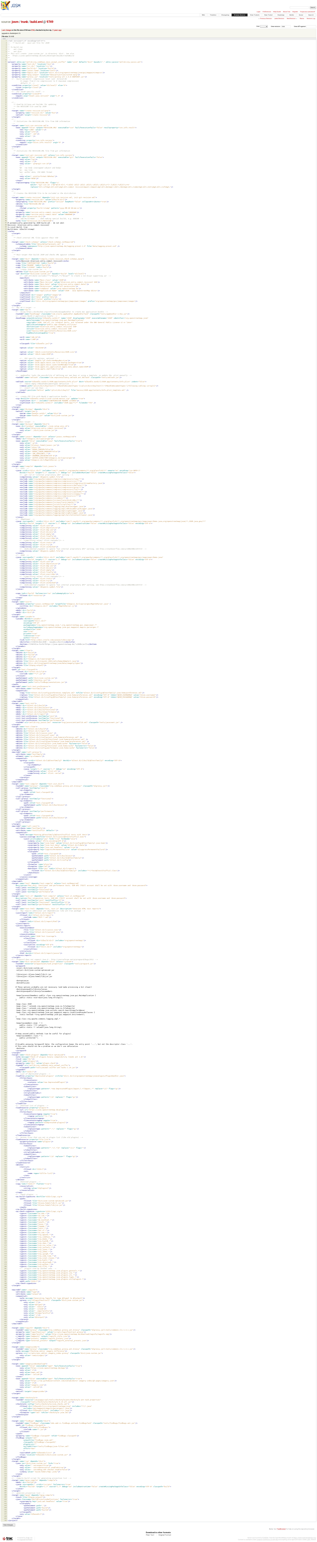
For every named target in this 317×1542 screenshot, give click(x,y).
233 (5, 532)
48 (6, 140)
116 (5, 284)
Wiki (203, 15)
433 (5, 955)
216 (5, 496)
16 (6, 72)
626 (5, 1364)
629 (5, 1370)
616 (5, 1342)
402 (5, 889)
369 (5, 820)
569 (5, 1243)
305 (5, 684)
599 (5, 1306)
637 (5, 1387)
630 (5, 1372)
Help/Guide (277, 11)
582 (5, 1270)
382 (5, 847)
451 (5, 993)
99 (6, 248)
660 (5, 1436)
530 (5, 1160)
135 (5, 324)
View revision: (275, 26)
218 (5, 500)
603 (5, 1315)
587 (5, 1281)
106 (5, 263)
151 (5, 358)
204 (5, 470)
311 (5, 697)
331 (5, 739)
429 (5, 947)
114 (5, 280)
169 (5, 396)
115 (5, 282)
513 (5, 1124)
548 (5, 1198)
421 (5, 930)
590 (5, 1287)
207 (5, 477)
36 (6, 115)
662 (5, 1440)
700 (5, 1520)
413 (5, 913)
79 (6, 206)
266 (5, 602)
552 (5, 1207)
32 (6, 106)
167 (5, 392)
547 (5, 1196)
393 (5, 870)
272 (5, 614)
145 (5, 345)
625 (5, 1361)
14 (6, 68)
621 (5, 1353)
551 (5, 1205)
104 (5, 259)
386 (5, 856)
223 (5, 510)
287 (5, 646)
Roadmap (281, 15)
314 (5, 703)
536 (5, 1173)
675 (5, 1467)
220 (5, 504)
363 (5, 807)
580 (5, 1266)
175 (5, 409)
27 (6, 96)
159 (5, 375)
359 (5, 798)
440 (5, 970)
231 (5, 527)
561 (5, 1226)
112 (5, 276)
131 (5, 316)
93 (6, 235)
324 (5, 724)
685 (5, 1488)
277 (5, 625)
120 (5, 292)
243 (5, 553)
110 (5, 271)
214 (5, 491)
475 (5, 1044)
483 (5, 1061)
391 (5, 866)
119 (5, 290)
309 (5, 693)
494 (5, 1084)
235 (5, 536)
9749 (50, 22)
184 (5, 428)
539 (5, 1179)
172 (5, 403)
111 (5, 273)
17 (6, 74)
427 (5, 942)
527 (5, 1154)
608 (5, 1325)
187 (5, 434)
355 (5, 790)
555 (5, 1213)
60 (6, 165)
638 (5, 1389)
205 (5, 472)
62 (6, 170)
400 (5, 885)
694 (5, 1508)
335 (5, 748)
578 (5, 1262)
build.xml (36, 22)
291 (5, 654)
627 (5, 1366)
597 (5, 1302)
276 (5, 623)
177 (5, 413)
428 (5, 944)
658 (5, 1431)
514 (5, 1127)
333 (5, 743)
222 (5, 508)
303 (5, 680)
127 (5, 307)
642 (5, 1397)
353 (5, 786)
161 (5, 379)
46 (6, 136)
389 (5, 862)
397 (5, 879)
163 (5, 384)
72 (6, 191)
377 (5, 836)
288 (5, 648)
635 (5, 1383)
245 (5, 557)
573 (5, 1251)
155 (5, 367)
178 (5, 415)
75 (6, 197)
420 (5, 928)
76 (6, 199)
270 (5, 610)
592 (5, 1292)
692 (5, 1503)
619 (5, 1349)
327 (5, 731)
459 (5, 1010)
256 (5, 580)
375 (5, 832)
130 (5, 314)
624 (5, 1359)
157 (5, 371)
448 (5, 987)
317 (5, 709)
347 (5, 773)
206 (5, 475)
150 (5, 356)
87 (6, 223)
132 (5, 318)
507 (5, 1112)
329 (5, 735)
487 (5, 1069)
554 (5, 1211)
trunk (24, 22)
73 (6, 193)
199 (5, 460)
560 (5, 1224)
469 (5, 1031)
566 (5, 1237)
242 (5, 551)
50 (6, 144)
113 (5, 278)
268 (5, 606)
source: (6, 22)
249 (5, 565)
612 (5, 1334)
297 (5, 667)
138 (5, 331)
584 (5, 1275)
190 (5, 441)
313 (5, 701)
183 (5, 426)
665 (5, 1446)
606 (5, 1321)
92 (6, 233)
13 (6, 66)
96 (6, 242)
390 (5, 864)
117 (5, 286)
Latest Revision (279, 18)
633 (5, 1378)
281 (5, 633)
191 (5, 443)
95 (6, 240)
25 (6, 91)
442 (5, 974)
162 (5, 381)
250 (5, 568)
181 (5, 422)
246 (5, 559)
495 (5, 1086)
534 (5, 1169)
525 (5, 1150)
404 (5, 894)
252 (5, 572)
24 (6, 89)
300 (5, 674)
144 (5, 343)
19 (6, 79)
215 (5, 494)
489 (5, 1074)
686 (5, 1491)
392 (5, 868)
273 (5, 616)
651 (5, 1417)
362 (5, 805)
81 (6, 210)
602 (5, 1313)
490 (5, 1076)
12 (6, 64)
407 (5, 900)
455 (5, 1002)
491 (5, 1078)
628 (5, 1368)
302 (5, 678)
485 (5, 1065)
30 (6, 102)
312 (5, 699)
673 (5, 1463)
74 (6, 195)
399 (5, 883)
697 (5, 1514)
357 (5, 794)
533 (5, 1167)
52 (6, 149)
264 (5, 597)
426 (5, 940)
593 (5, 1294)
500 (5, 1097)
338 (5, 754)
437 (5, 964)
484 (5, 1063)
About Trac (286, 11)
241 (5, 549)
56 (6, 157)
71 (6, 189)
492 (5, 1080)
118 (5, 288)
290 (5, 652)
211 (5, 485)
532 (5, 1165)
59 (6, 163)
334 (5, 745)
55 (6, 155)
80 (6, 208)
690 (5, 1499)
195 (5, 451)
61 (6, 168)
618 (5, 1347)
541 (5, 1184)
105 (5, 261)
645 (5, 1404)
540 (5, 1182)
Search (311, 15)
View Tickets (254, 15)
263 (5, 595)
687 (5, 1493)
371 (5, 824)
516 (5, 1131)
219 (5, 502)
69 (6, 185)
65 (6, 176)
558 (5, 1220)
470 (5, 1033)
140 (5, 335)
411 (5, 909)
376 (5, 834)
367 (5, 815)
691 (5, 1501)
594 (5, 1296)
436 (5, 961)
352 (5, 784)
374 (5, 830)
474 (5, 1042)
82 (6, 212)
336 (5, 750)
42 (6, 127)
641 (5, 1395)
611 (5, 1332)
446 (5, 983)
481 (5, 1057)
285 (5, 642)
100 (5, 250)
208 (5, 479)
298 (5, 669)
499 (5, 1095)
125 (5, 303)
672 (5, 1461)
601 (5, 1311)
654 (5, 1423)
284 (5, 640)
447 (5, 985)
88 (6, 225)
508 (5, 1114)
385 (5, 853)
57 (6, 159)
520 (5, 1139)
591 (5, 1289)
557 (5, 1218)
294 (5, 661)
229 (5, 523)
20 (6, 81)
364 (5, 809)
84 (6, 216)
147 (5, 350)
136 (5, 326)
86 (6, 221)
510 (5, 1118)
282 (5, 635)
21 (6, 83)
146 (5, 348)
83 (6, 214)
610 (5, 1330)
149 (5, 354)
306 (5, 686)
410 (5, 906)
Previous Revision (266, 18)
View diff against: (300, 26)
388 (5, 860)
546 (5, 1194)
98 (6, 246)
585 (5, 1277)
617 (5, 1344)
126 (5, 305)
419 (5, 925)
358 (5, 796)
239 (5, 544)
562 (5, 1228)
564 (5, 1232)
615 (5, 1340)
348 (5, 775)
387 (5, 858)
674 (5, 1465)
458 (5, 1008)
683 (5, 1484)
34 (6, 110)
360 (5, 800)
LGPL (308, 1540)
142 (5, 339)
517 (5, 1133)
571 (5, 1247)
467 (5, 1027)
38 (6, 119)
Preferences (267, 11)
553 (5, 1209)
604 (5, 1317)
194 (5, 449)
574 (5, 1253)
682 (5, 1482)
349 (5, 777)
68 (6, 182)
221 (5, 506)
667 (5, 1450)
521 (5, 1141)
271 (5, 612)
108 (5, 267)
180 (5, 420)
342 (5, 762)
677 (5, 1472)
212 (5, 487)
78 (6, 204)
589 (5, 1285)
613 (5, 1336)
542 (5, 1186)
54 (6, 153)
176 (5, 411)
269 (5, 608)
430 (5, 949)
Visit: (258, 26)
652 (5, 1419)
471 (5, 1035)
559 (5, 1222)
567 (5, 1239)
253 (5, 574)
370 (5, 822)
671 (5, 1459)
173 (5, 405)
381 (5, 845)
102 (5, 254)
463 (5, 1019)
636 (5, 1385)
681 (5, 1480)
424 (5, 936)
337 (5, 752)
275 (5, 621)
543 (5, 1188)
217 (5, 498)
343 (5, 764)
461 (5, 1014)
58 (6, 161)
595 (5, 1298)
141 (5, 337)
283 (5, 638)
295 (5, 663)
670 (5, 1457)
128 (5, 309)
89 (6, 227)
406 (5, 898)
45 (6, 134)
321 (5, 718)
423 (5, 934)
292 (5, 657)
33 (6, 108)
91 (6, 231)
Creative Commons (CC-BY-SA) (267, 1540)
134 (5, 322)
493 (5, 1082)
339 (5, 756)
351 (5, 781)
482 (5, 1059)
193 (5, 447)
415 (5, 917)
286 (5, 644)
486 (5, 1067)
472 (5, 1038)
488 (5, 1071)
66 (6, 178)
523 (5, 1146)
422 (5, 932)
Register (295, 11)
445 (5, 980)
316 (5, 707)
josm (15, 22)
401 (5, 887)
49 (6, 142)
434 (5, 957)
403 (5, 892)
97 (6, 244)
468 (5, 1029)
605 (5, 1319)
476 (5, 1046)
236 (5, 538)
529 (5, 1158)
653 (5, 1421)
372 (5, 826)
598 (5, 1304)
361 (5, 803)
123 (5, 299)
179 (5, 417)
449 (5, 989)
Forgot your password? (307, 11)
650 (5, 1414)
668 (5, 1452)
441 (5, 972)
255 (5, 578)
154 (5, 365)
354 (5, 788)
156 (5, 369)
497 (5, 1090)
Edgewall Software (25, 1540)
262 (5, 593)
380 (5, 843)
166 (5, 390)
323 (5, 722)
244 (5, 555)
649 (5, 1412)
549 (5, 1201)
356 (5, 792)
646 (5, 1406)
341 (5, 760)
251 (5, 570)
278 (5, 627)
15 (6, 70)
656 (5, 1427)
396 (5, 877)
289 (5, 650)
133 (5, 320)
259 (5, 587)
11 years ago (57, 30)
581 (5, 1268)
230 (5, 525)
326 (5, 729)
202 (5, 466)
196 (5, 453)
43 (6, 130)
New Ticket (268, 15)
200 (5, 462)
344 (5, 767)
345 (5, 769)
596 (5, 1300)
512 (5, 1122)
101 (5, 252)
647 (5, 1408)
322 (5, 720)
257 (5, 582)
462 (5, 1016)
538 (5, 1177)
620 (5, 1351)
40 (6, 123)
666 (5, 1448)
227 (5, 519)
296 (5, 665)
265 (5, 599)
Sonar (301, 15)
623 (5, 1357)
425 (5, 938)
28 (6, 98)
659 (5, 1433)
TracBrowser (281, 1529)
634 (5, 1381)
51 (6, 146)
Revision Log (311, 18)
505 (5, 1107)
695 (5, 1510)
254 (5, 576)
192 (5, 445)
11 (6, 62)
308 (5, 690)
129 (5, 311)
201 (5, 464)
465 (5, 1023)
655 (5, 1425)
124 (5, 301)
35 (6, 113)
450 (5, 991)
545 (5, 1192)
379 (5, 841)
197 (5, 455)
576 (5, 1258)
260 (5, 589)
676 (5, 1469)
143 (5, 341)
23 (6, 87)
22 (6, 85)
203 (5, 468)
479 (5, 1052)
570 (5, 1245)
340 (5, 758)
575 (5, 1256)
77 (6, 201)
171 (5, 400)
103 (5, 256)
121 (5, 295)
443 (5, 976)
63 (6, 172)
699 (5, 1518)
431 (5, 951)
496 (5, 1088)
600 (5, 1308)
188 (5, 436)
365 (5, 811)
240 (5, 546)
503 (5, 1103)
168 (5, 394)
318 (5, 712)
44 (6, 132)
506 (5, 1110)
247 (5, 561)
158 (5, 373)
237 (5, 540)
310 (5, 695)
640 (5, 1393)
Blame (302, 18)
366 (5, 813)
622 (5, 1355)
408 (5, 902)
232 (5, 530)
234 (5, 534)
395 (5, 875)
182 (5, 424)
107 (5, 265)
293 (5, 659)
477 (5, 1048)
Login (258, 11)
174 (5, 407)
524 (5, 1148)
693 (5, 1505)
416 (5, 919)
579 (5, 1264)
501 (5, 1099)
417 (5, 921)
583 (5, 1273)
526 (5, 1152)
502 (5, 1101)
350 (5, 779)
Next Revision (291, 18)
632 (5, 1376)
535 (5, 1171)
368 (5, 817)
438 (5, 966)
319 (5, 714)
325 (5, 726)
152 (5, 360)
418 (5, 923)
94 (6, 237)
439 (5, 968)
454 (5, 999)
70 (6, 187)
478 (5, 1050)
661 (5, 1438)
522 (5, 1143)
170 (5, 398)
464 (5, 1021)
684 (5, 1486)
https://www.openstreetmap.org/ (304, 1538)
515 (5, 1129)
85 (6, 218)
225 (5, 515)
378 (5, 839)
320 (5, 716)
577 (5, 1260)
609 (5, 1328)
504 (5, 1105)
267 (5, 604)
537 (5, 1175)
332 (5, 741)
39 (6, 121)
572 (5, 1249)
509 (5, 1116)
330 (5, 737)
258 (5, 585)
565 (5, 1234)
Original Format (164, 1535)
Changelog (225, 15)
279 (5, 629)
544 (5, 1190)
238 (5, 542)
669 (5, 1455)
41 (6, 125)
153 (5, 362)
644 (5, 1402)
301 (5, 676)
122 (5, 297)
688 (5, 1495)
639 (5, 1391)
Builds (292, 15)
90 (6, 229)
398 (5, 881)
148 (5, 352)
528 (5, 1156)
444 (5, 978)
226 (5, 517)
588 (5, 1283)
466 (5, 1025)
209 (5, 481)
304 (5, 682)
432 (5, 953)
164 (5, 386)
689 (5, 1497)
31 (6, 104)
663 (5, 1442)
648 (5, 1410)
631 (5, 1374)
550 (5, 1203)
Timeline (213, 15)
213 (5, 489)
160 (5, 377)
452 (5, 995)
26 (6, 94)
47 (6, 138)
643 (5, 1400)
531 (5, 1163)
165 (5, 388)
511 (5, 1120)
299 (5, 671)
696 (5, 1512)
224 (5, 513)
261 (5, 591)
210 (5, 483)
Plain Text (150, 1535)
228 (5, 521)
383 (5, 849)
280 (5, 631)
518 (5, 1135)
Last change (6, 30)
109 (5, 269)
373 (5, 828)
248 (5, 563)
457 (5, 1006)
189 (5, 439)
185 (5, 430)
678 (5, 1474)
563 (5, 1230)
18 (6, 77)
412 (5, 911)
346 (5, 771)
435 (5, 959)
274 (5, 619)
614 (5, 1338)
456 (5, 1004)
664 (5, 1444)
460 (5, 1012)
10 (6, 60)
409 (5, 904)
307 (5, 688)
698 (5, 1516)
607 (5, 1323)
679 (5, 1476)
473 (5, 1040)
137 (5, 328)
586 (5, 1279)
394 (5, 873)
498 (5, 1093)
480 (5, 1054)
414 (5, 915)
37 (6, 117)
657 (5, 1429)
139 (5, 333)
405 (5, 896)
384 (5, 851)
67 (6, 180)
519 (5, 1137)
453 (5, 997)
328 (5, 733)
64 (6, 174)
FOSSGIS (265, 1538)
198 (5, 458)
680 (5, 1478)
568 (5, 1241)
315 (5, 705)
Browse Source (239, 15)
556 (5, 1215)
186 (5, 432)
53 (6, 151)
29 (6, 100)
